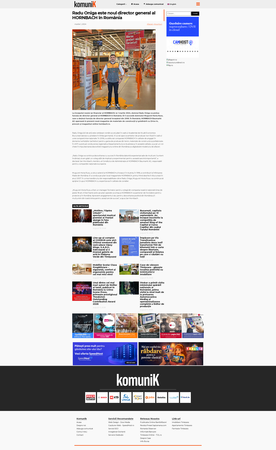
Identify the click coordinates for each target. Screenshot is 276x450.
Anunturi (158, 24)
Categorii (120, 4)
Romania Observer (148, 429)
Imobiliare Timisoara (180, 422)
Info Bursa (144, 441)
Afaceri (150, 24)
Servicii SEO (113, 429)
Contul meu (82, 432)
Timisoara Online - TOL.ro (151, 435)
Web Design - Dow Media (119, 422)
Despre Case (145, 438)
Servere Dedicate (115, 435)
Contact (80, 435)
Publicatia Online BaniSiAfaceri (153, 422)
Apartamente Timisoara (182, 425)
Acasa (79, 422)
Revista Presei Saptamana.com (153, 425)
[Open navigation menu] (198, 4)
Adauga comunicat (85, 429)
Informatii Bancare (148, 432)
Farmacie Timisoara (180, 429)
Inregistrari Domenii (116, 432)
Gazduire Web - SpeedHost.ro (121, 425)
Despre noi (81, 425)
